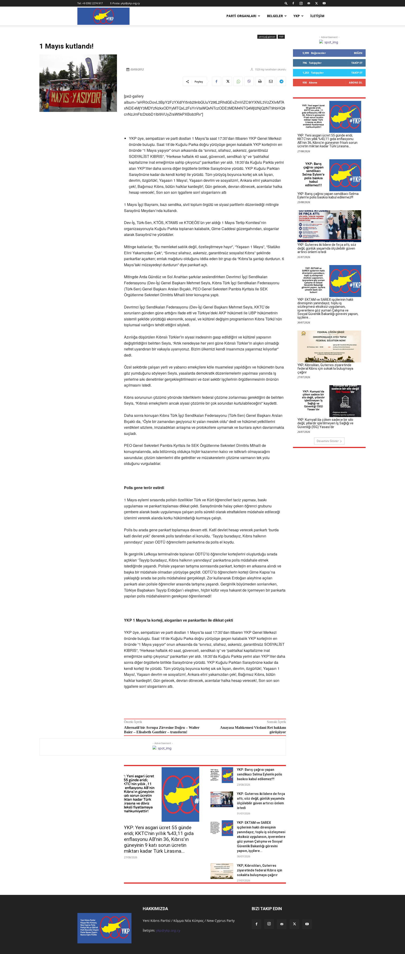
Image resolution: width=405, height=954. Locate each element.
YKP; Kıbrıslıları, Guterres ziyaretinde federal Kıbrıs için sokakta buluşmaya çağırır (259, 870)
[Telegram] (281, 81)
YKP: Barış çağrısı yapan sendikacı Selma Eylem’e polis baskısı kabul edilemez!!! (259, 774)
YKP (296, 16)
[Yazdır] (259, 81)
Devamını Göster (328, 441)
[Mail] (308, 3)
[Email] (270, 81)
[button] (286, 3)
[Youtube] (324, 3)
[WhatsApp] (238, 81)
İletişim (317, 16)
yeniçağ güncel (267, 36)
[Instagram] (300, 3)
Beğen (358, 53)
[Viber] (249, 81)
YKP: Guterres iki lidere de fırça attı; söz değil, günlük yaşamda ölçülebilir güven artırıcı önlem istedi (326, 248)
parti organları (241, 16)
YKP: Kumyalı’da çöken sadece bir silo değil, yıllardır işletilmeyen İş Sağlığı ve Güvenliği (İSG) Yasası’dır (325, 423)
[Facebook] (293, 3)
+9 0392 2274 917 (92, 3)
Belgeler (275, 16)
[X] (316, 3)
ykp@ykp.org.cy (130, 3)
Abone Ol (355, 82)
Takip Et (356, 63)
